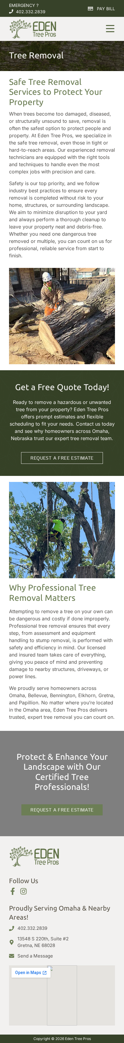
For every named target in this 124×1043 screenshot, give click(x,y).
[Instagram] (23, 891)
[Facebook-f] (12, 891)
